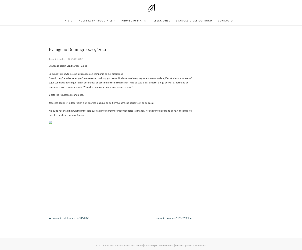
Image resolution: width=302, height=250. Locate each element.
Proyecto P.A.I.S (133, 20)
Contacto (225, 20)
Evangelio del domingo (194, 20)
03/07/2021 (77, 59)
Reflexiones (161, 20)
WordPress (200, 245)
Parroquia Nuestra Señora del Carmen (124, 245)
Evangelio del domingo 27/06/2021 (69, 217)
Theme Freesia (166, 245)
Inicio (68, 20)
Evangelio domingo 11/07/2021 (173, 217)
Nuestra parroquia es (96, 20)
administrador (57, 59)
